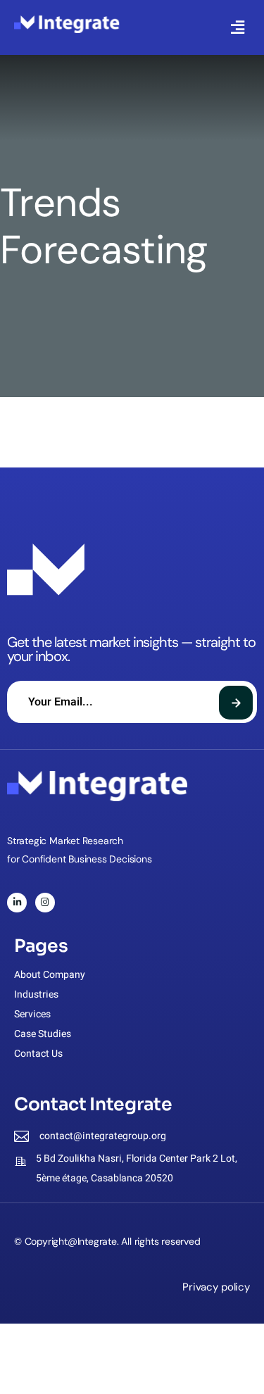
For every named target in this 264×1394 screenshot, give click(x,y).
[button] (238, 27)
